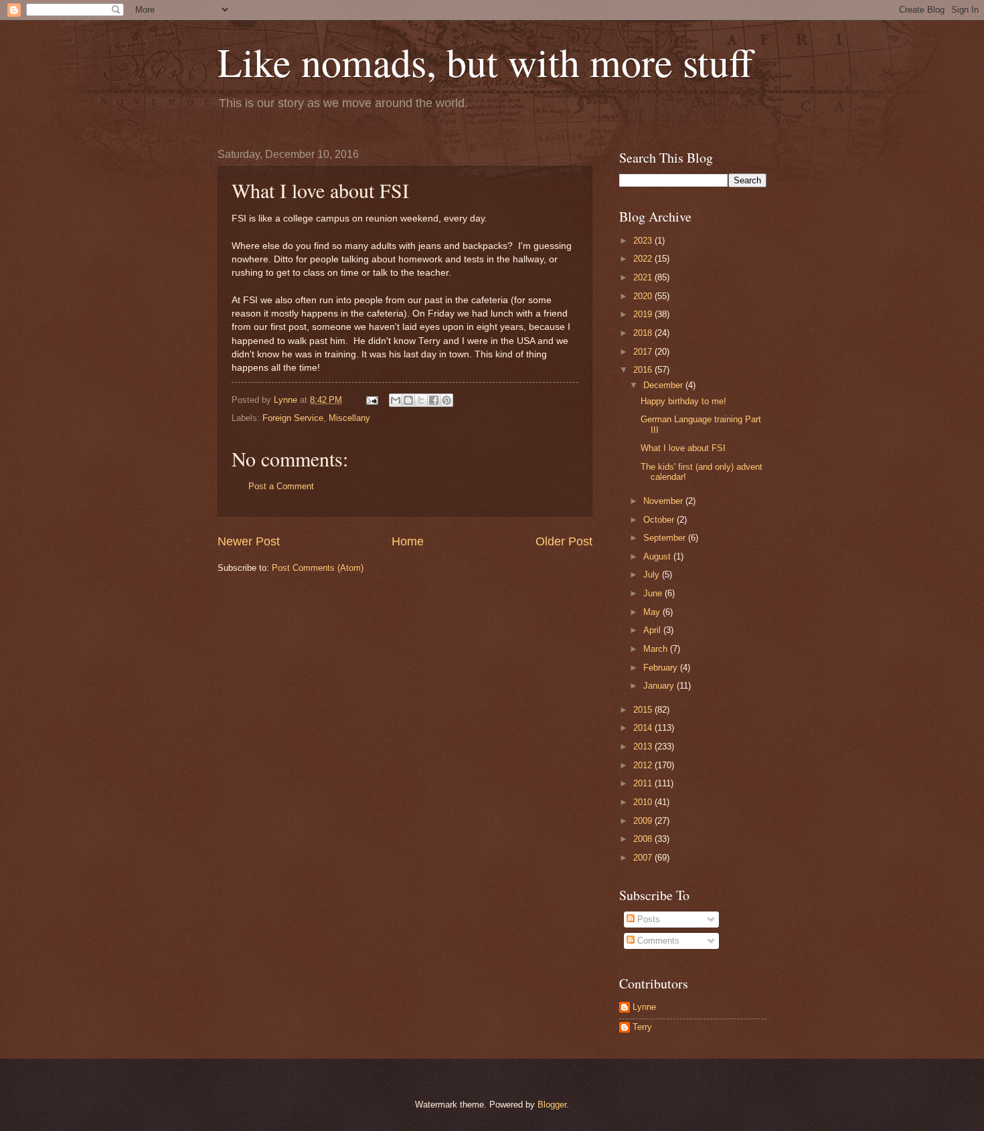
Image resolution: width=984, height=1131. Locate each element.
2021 (644, 277)
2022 (644, 259)
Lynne (644, 1007)
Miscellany (349, 418)
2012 (644, 765)
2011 (644, 783)
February (661, 668)
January (660, 686)
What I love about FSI (683, 448)
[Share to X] (421, 400)
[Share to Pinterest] (446, 400)
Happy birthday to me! (683, 401)
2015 (644, 710)
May (653, 612)
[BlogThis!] (408, 400)
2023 (644, 241)
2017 (644, 352)
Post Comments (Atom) (317, 568)
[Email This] (395, 400)
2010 (644, 802)
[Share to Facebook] (433, 400)
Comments (657, 941)
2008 (644, 839)
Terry (642, 1027)
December (664, 385)
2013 (644, 747)
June (654, 593)
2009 (644, 821)
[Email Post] (371, 400)
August (658, 556)
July (652, 575)
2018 (644, 333)
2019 (644, 314)
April (653, 630)
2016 (644, 370)
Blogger (552, 1105)
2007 (644, 858)
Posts (647, 919)
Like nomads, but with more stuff (485, 61)
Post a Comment (281, 486)
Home (408, 541)
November (664, 501)
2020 (644, 296)
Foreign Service (292, 418)
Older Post (564, 541)
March (656, 649)
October (660, 520)
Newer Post (249, 541)
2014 (644, 728)
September (665, 538)
